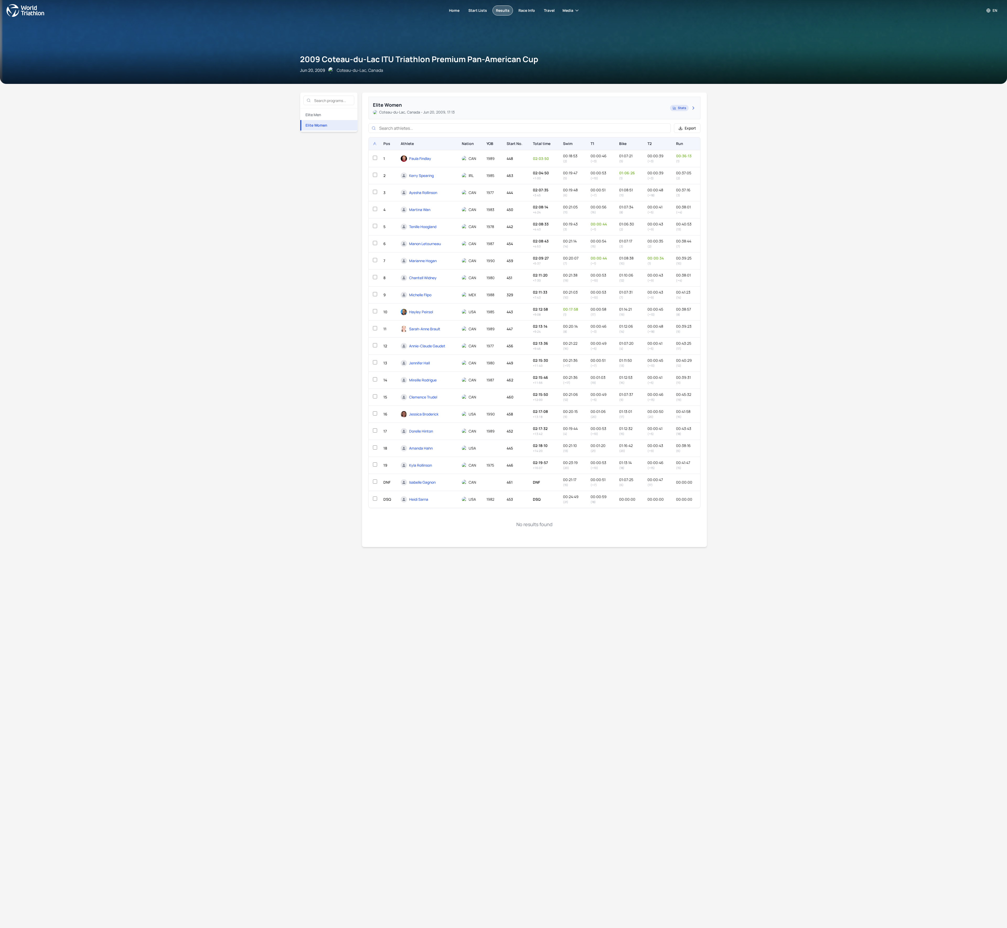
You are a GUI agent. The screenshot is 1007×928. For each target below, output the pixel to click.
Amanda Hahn (421, 448)
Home (454, 10)
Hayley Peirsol (421, 311)
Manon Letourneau (425, 243)
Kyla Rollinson (420, 465)
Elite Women (316, 125)
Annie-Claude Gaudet (427, 345)
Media (568, 10)
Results (503, 10)
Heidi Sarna (418, 499)
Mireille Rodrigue (423, 379)
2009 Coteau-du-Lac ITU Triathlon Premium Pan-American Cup (419, 59)
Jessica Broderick (423, 414)
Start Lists (477, 10)
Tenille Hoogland (422, 226)
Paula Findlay (420, 158)
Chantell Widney (423, 277)
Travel (549, 10)
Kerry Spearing (421, 175)
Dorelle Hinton (421, 431)
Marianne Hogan (423, 260)
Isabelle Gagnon (422, 482)
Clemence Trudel (423, 397)
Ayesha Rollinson (423, 192)
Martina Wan (419, 209)
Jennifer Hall (419, 362)
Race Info (526, 10)
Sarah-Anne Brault (424, 328)
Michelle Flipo (420, 294)
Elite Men (313, 114)
